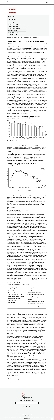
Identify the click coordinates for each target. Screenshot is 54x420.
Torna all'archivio (12, 9)
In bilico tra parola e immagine (14, 28)
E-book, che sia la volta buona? (14, 24)
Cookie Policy (30, 414)
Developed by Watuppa (27, 418)
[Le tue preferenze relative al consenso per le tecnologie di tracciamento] (52, 419)
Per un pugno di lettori (12, 34)
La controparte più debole (13, 26)
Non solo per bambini (12, 30)
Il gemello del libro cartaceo (13, 22)
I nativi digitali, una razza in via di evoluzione (17, 20)
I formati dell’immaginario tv (13, 32)
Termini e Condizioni (27, 415)
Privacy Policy (24, 414)
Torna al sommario (13, 12)
